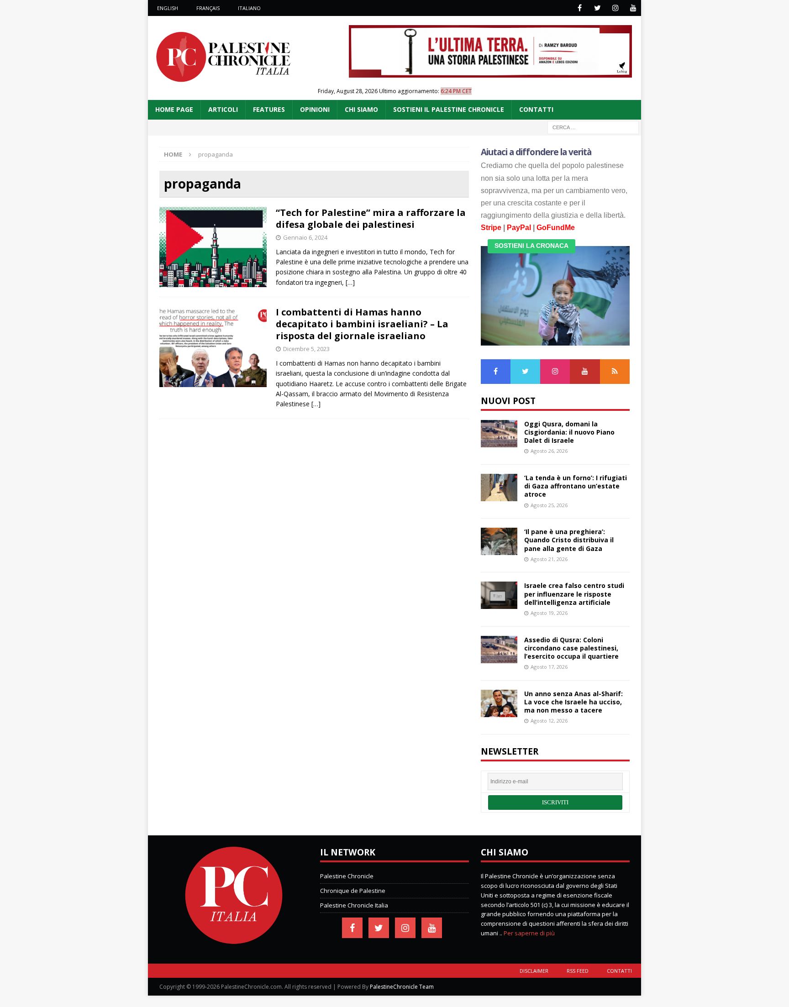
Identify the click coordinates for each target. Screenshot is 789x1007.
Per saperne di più (529, 933)
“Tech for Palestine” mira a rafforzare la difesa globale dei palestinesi (371, 218)
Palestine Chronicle (346, 876)
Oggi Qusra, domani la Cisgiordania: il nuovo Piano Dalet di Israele (569, 432)
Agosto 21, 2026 (549, 559)
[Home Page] (234, 942)
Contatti (619, 970)
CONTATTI (536, 109)
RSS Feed (578, 970)
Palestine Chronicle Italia (354, 905)
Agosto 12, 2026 (549, 720)
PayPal (519, 227)
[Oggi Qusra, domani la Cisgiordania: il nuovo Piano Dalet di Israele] (499, 433)
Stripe (491, 227)
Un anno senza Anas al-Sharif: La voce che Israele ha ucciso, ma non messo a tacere (573, 701)
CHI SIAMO (361, 109)
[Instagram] (615, 8)
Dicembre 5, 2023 (306, 349)
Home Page (174, 109)
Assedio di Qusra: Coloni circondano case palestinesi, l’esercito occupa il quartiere (571, 648)
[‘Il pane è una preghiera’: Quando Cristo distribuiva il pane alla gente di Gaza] (499, 541)
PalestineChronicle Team (402, 987)
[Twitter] (597, 8)
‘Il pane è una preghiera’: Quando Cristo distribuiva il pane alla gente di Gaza (569, 539)
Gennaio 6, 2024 (305, 237)
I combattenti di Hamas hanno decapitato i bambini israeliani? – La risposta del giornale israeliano (362, 324)
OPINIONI (315, 109)
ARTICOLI (223, 109)
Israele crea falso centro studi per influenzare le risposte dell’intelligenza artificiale (574, 593)
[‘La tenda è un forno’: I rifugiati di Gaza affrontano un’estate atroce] (499, 487)
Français (208, 8)
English (167, 8)
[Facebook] (580, 8)
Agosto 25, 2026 (549, 505)
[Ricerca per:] (593, 126)
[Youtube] (633, 8)
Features (269, 109)
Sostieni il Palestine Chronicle (448, 109)
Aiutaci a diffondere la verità (536, 152)
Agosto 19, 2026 (549, 612)
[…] (350, 282)
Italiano (249, 8)
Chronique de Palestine (352, 890)
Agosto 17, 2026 (549, 666)
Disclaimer (534, 970)
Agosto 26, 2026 (549, 450)
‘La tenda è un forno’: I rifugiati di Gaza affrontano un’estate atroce (575, 485)
